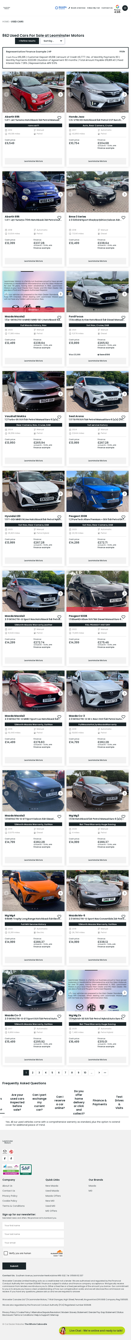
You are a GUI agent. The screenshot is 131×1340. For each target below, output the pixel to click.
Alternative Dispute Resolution (46, 1312)
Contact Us (107, 8)
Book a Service (78, 8)
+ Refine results (27, 40)
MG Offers (51, 1210)
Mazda (92, 1185)
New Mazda (52, 1185)
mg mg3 (74, 815)
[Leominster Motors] (6, 8)
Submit (14, 1266)
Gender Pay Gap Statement (102, 1312)
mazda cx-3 (77, 716)
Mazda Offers (53, 1195)
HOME (5, 21)
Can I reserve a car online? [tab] (59, 1102)
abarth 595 (12, 117)
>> (105, 1072)
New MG (50, 1200)
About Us (7, 1185)
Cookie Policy (9, 1200)
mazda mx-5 (77, 915)
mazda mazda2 (15, 316)
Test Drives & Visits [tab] (119, 1102)
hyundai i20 (12, 516)
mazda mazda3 (15, 616)
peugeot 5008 (78, 616)
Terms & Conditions (13, 1206)
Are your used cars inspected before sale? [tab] (17, 1102)
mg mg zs (75, 1015)
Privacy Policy (9, 1195)
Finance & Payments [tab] (100, 1102)
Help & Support (42, 1315)
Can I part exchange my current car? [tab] (39, 1102)
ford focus (76, 316)
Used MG (50, 1206)
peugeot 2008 (78, 516)
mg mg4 (10, 915)
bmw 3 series (77, 216)
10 (85, 1072)
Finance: (102, 140)
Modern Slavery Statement (75, 1312)
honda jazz (76, 117)
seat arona (76, 416)
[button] (60, 94)
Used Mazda (52, 1190)
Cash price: (10, 140)
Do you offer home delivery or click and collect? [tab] (79, 1102)
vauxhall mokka (15, 416)
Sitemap (54, 1315)
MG (90, 1190)
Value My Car (93, 8)
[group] (33, 92)
